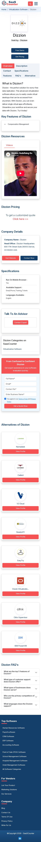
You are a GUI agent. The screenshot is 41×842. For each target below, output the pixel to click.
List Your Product (8, 785)
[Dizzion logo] (19, 23)
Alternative (30, 75)
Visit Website (10, 258)
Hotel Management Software (14, 765)
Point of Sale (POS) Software (14, 752)
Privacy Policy (6, 821)
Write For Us (6, 825)
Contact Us (5, 812)
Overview (8, 66)
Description (21, 66)
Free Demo (19, 50)
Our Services (6, 794)
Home (3, 9)
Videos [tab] (9, 145)
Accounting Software (11, 745)
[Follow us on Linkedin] (20, 838)
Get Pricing (19, 57)
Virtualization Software (18, 9)
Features (7, 75)
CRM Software (8, 736)
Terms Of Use (6, 817)
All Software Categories (12, 769)
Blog (3, 808)
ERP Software (8, 741)
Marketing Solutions (9, 789)
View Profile (20, 451)
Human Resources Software (14, 728)
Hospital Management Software (15, 761)
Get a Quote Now (20, 406)
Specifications (21, 71)
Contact (7, 71)
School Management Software (14, 756)
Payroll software (9, 732)
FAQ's (18, 75)
